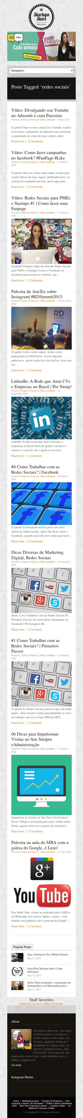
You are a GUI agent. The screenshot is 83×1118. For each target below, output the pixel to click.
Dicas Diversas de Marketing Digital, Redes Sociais (37, 554)
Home (16, 1101)
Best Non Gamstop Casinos (33, 1106)
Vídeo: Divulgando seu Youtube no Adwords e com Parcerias (40, 112)
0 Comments (35, 141)
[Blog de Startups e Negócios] (41, 17)
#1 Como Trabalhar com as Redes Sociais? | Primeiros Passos (35, 645)
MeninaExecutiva (30, 1101)
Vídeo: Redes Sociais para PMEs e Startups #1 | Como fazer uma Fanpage (41, 203)
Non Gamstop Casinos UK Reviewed (40, 1102)
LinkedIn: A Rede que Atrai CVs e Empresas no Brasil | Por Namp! (41, 383)
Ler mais (16, 1065)
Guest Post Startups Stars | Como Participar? (45, 970)
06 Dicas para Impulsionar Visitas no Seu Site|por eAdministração (35, 739)
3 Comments (35, 831)
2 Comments (35, 280)
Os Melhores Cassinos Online (50, 1107)
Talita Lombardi (47, 119)
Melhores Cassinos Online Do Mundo (41, 1003)
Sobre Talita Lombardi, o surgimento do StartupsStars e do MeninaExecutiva (49, 984)
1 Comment (35, 370)
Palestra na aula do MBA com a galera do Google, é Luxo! (39, 844)
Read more (17, 141)
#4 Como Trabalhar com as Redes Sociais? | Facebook (35, 469)
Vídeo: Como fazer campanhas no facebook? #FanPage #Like (38, 154)
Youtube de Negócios (52, 1101)
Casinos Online (57, 1106)
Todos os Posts (28, 119)
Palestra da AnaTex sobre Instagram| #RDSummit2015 (36, 293)
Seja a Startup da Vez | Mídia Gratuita (47, 954)
